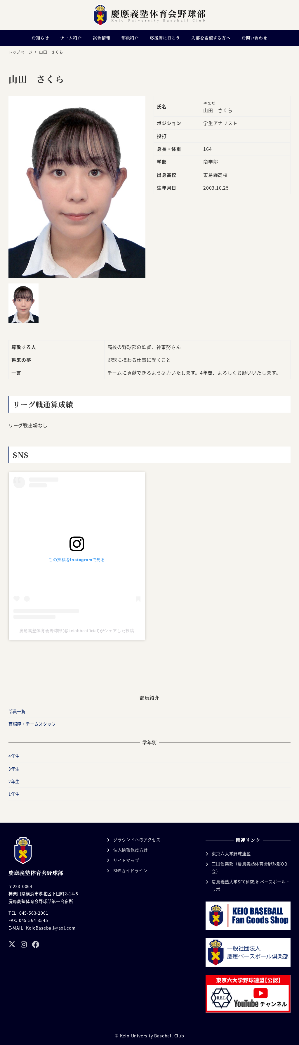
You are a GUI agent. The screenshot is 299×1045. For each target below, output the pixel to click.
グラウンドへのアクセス (137, 839)
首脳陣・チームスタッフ (32, 724)
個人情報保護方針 (130, 850)
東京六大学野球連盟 (231, 854)
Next (139, 186)
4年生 (14, 756)
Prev (14, 186)
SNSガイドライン (130, 870)
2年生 (14, 781)
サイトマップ (126, 860)
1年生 (14, 794)
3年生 (14, 769)
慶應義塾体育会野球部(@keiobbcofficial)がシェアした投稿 (76, 630)
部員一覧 (17, 711)
